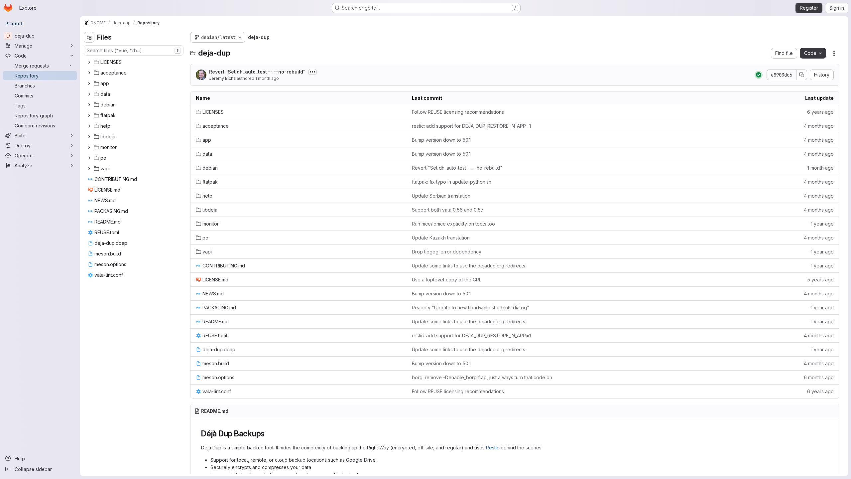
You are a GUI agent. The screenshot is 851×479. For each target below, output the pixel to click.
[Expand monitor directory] (89, 147)
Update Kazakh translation (441, 237)
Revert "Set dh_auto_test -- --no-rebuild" (257, 72)
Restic (492, 447)
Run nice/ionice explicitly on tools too (453, 224)
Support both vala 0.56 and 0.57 (448, 210)
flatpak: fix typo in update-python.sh (451, 182)
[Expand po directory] (89, 158)
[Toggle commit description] (312, 72)
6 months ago (819, 377)
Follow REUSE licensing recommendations (458, 112)
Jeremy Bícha (222, 78)
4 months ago (819, 126)
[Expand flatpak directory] (89, 115)
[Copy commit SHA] (801, 75)
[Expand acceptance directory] (89, 73)
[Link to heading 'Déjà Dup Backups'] (269, 433)
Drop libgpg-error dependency (446, 251)
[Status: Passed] (759, 75)
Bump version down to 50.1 (441, 140)
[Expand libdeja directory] (89, 137)
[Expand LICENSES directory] (89, 62)
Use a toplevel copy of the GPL (446, 279)
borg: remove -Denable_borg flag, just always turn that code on (482, 377)
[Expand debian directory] (89, 105)
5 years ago (820, 279)
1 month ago (267, 78)
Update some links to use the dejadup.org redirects (468, 265)
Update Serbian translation (441, 196)
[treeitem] (134, 62)
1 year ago (822, 224)
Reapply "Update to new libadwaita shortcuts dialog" (470, 307)
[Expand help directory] (89, 126)
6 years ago (820, 112)
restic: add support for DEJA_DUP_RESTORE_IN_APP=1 (471, 126)
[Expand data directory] (89, 94)
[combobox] (133, 50)
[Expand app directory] (89, 83)
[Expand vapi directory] (89, 169)
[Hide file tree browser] (89, 37)
